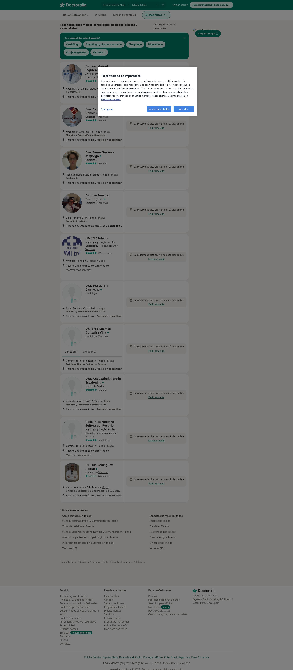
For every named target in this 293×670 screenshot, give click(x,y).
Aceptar (183, 109)
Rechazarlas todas (159, 109)
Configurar (107, 109)
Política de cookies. (111, 99)
